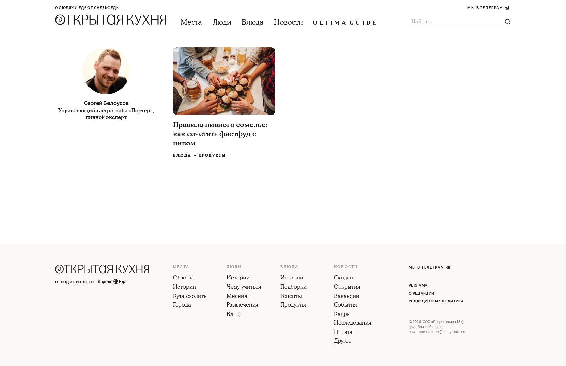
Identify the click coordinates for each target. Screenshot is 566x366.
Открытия (347, 287)
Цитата (343, 332)
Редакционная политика (436, 301)
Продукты (212, 155)
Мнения (237, 296)
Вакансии (346, 296)
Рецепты (291, 296)
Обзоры (183, 278)
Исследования (352, 323)
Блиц (233, 314)
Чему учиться (244, 287)
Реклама (418, 285)
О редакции (421, 293)
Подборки (293, 287)
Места (191, 22)
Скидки (343, 278)
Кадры (342, 314)
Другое (342, 341)
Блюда (253, 22)
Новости (288, 22)
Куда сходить (189, 296)
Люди (222, 22)
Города (182, 305)
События (345, 305)
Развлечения (242, 305)
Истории (184, 287)
